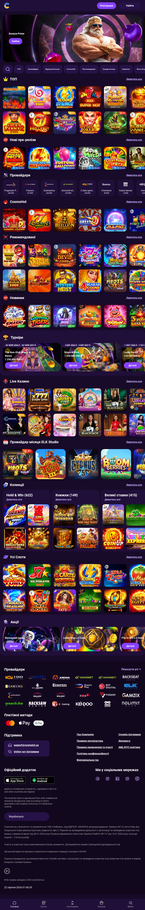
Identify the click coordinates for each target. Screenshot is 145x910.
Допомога (124, 740)
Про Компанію (85, 734)
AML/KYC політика (129, 747)
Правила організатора (90, 740)
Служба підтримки (129, 734)
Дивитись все (14, 499)
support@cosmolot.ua (26, 745)
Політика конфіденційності (93, 753)
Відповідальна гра (88, 760)
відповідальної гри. (111, 844)
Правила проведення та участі (95, 747)
